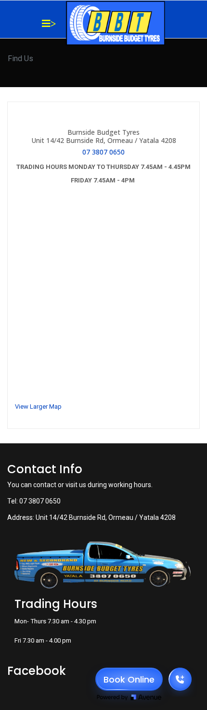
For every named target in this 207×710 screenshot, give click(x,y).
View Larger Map (38, 406)
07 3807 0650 (103, 151)
